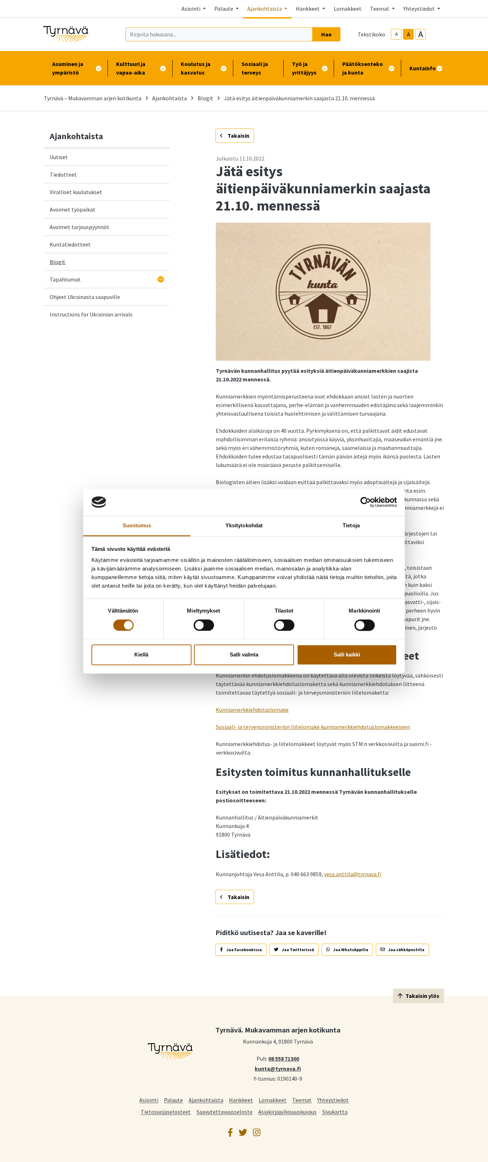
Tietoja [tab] (351, 526)
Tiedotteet (63, 174)
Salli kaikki (347, 655)
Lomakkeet (348, 8)
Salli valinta (244, 655)
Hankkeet (241, 1099)
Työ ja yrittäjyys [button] (304, 68)
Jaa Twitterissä (297, 949)
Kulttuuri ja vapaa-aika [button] (130, 68)
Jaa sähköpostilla (406, 949)
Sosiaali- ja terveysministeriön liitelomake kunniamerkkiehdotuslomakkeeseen (313, 726)
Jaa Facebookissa (244, 949)
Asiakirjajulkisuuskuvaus (287, 1111)
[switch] (204, 625)
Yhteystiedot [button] (419, 8)
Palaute (173, 1099)
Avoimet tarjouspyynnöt (79, 226)
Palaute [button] (224, 8)
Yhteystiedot (333, 1099)
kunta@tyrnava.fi (278, 1068)
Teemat (302, 1099)
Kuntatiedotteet (70, 244)
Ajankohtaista (169, 98)
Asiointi (148, 1099)
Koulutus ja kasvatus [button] (195, 68)
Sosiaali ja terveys (254, 68)
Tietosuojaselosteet (166, 1111)
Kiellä (141, 655)
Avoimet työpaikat (72, 209)
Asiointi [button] (191, 8)
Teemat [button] (380, 8)
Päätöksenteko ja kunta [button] (362, 68)
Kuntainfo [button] (422, 68)
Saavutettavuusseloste (224, 1111)
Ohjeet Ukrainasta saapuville (85, 296)
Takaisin (237, 135)
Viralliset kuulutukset (76, 192)
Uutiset (59, 157)
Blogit (205, 98)
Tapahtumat (65, 279)
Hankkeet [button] (308, 8)
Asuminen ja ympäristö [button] (67, 68)
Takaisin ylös (422, 995)
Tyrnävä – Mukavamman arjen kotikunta (92, 98)
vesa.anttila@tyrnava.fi (352, 874)
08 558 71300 (283, 1058)
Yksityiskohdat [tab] (244, 526)
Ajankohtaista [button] (265, 8)
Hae (326, 34)
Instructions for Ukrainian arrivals (91, 314)
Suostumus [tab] (137, 526)
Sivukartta (335, 1111)
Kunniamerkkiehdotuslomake (252, 709)
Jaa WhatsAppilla (350, 949)
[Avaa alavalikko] (161, 279)
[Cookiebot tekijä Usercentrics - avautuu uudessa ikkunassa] (365, 502)
